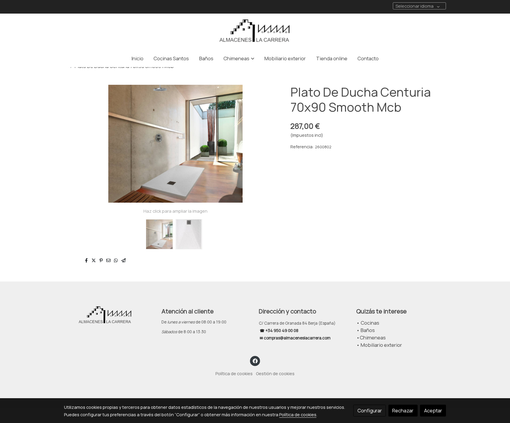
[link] (255, 31)
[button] (239, 58)
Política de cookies (234, 373)
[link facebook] (255, 360)
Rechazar (402, 410)
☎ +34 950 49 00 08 (278, 330)
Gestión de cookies (275, 373)
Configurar (369, 410)
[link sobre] (108, 315)
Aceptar (433, 410)
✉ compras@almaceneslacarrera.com (295, 338)
